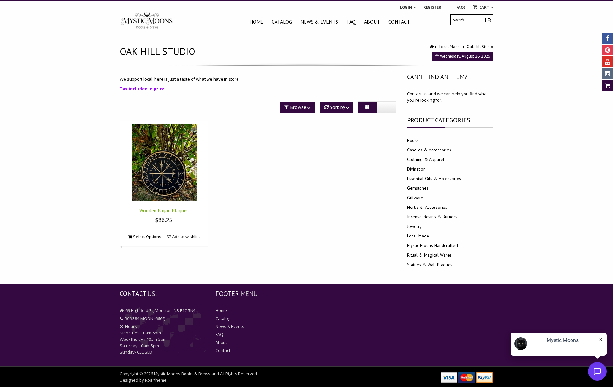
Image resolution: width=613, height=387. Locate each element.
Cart (484, 7)
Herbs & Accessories (427, 207)
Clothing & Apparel (425, 159)
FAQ (351, 21)
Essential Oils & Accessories (434, 178)
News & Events (319, 21)
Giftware (415, 198)
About (372, 21)
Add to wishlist (185, 236)
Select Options (146, 236)
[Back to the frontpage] (432, 46)
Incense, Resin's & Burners (432, 217)
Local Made (449, 46)
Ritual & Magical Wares (429, 255)
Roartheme (156, 380)
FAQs (461, 7)
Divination (416, 169)
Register (432, 7)
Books (413, 140)
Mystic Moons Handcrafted (432, 245)
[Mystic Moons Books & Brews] (147, 21)
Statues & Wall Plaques (429, 264)
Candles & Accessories (429, 150)
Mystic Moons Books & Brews (182, 373)
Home (256, 21)
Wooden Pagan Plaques (164, 210)
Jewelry (414, 226)
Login (406, 7)
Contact (399, 21)
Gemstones (417, 188)
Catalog (282, 21)
